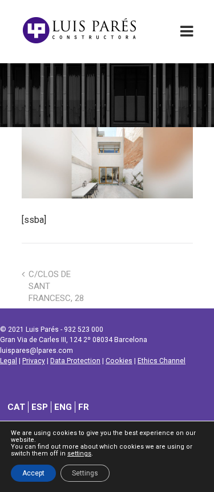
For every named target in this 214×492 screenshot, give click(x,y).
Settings (85, 473)
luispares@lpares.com (36, 351)
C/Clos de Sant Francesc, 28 (56, 286)
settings (79, 453)
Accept (33, 473)
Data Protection (75, 361)
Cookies (119, 361)
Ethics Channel (161, 361)
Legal (8, 361)
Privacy (33, 361)
